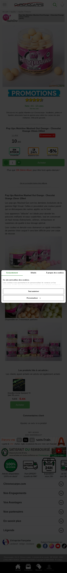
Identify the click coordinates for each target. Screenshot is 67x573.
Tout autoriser (33, 291)
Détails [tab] (33, 273)
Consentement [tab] (12, 273)
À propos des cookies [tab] (55, 273)
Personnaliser (32, 298)
